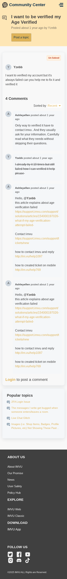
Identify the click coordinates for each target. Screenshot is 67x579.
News (11, 479)
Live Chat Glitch (20, 417)
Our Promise (15, 473)
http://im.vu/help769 (28, 269)
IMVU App (14, 529)
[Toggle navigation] (61, 4)
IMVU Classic (15, 515)
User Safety (14, 486)
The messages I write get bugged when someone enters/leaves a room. (34, 409)
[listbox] (54, 106)
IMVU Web (14, 509)
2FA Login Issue (20, 401)
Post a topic (21, 37)
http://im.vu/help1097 (28, 256)
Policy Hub (14, 492)
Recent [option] (52, 105)
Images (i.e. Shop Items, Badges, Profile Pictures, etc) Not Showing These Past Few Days (35, 426)
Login (10, 379)
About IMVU (14, 466)
